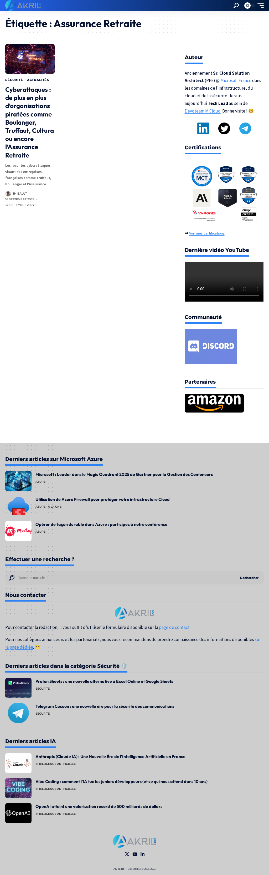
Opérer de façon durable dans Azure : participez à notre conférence (101, 524)
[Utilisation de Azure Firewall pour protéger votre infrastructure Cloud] (18, 506)
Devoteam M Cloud (203, 111)
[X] (127, 854)
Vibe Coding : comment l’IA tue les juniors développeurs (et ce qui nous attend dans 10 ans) (121, 781)
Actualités (38, 80)
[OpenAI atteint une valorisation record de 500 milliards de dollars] (18, 813)
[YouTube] (135, 854)
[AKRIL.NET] (23, 5)
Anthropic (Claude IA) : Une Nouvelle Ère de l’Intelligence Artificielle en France (110, 756)
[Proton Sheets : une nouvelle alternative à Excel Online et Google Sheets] (18, 688)
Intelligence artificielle (55, 764)
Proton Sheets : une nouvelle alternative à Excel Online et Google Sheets (104, 681)
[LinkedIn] (142, 854)
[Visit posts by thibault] (8, 193)
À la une (54, 506)
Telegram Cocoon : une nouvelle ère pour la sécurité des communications (104, 706)
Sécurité (14, 80)
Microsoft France (235, 80)
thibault (20, 193)
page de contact (174, 627)
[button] (236, 5)
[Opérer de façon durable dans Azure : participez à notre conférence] (18, 531)
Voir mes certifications (207, 233)
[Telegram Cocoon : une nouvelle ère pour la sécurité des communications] (18, 713)
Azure (40, 482)
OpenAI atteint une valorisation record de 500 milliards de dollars (98, 806)
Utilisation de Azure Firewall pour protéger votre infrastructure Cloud (102, 499)
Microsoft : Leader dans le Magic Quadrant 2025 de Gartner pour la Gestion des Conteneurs (124, 474)
